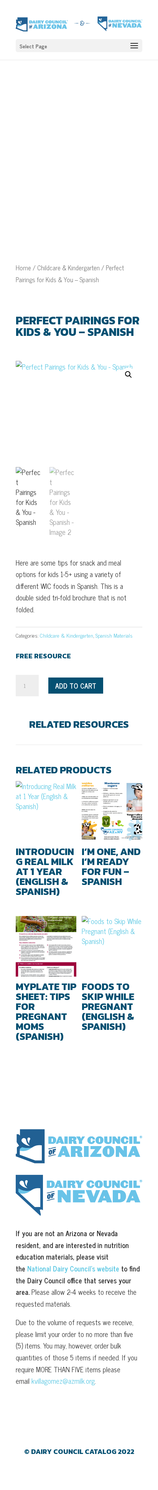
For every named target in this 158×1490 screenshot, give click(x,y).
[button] (128, 375)
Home (23, 267)
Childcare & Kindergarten (68, 267)
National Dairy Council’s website (73, 1268)
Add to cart (75, 685)
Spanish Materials (114, 635)
